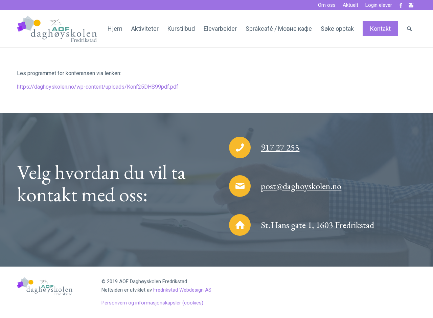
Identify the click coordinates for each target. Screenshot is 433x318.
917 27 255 (280, 147)
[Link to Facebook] (401, 5)
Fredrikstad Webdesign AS (182, 290)
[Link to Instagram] (411, 5)
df (175, 87)
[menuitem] (327, 5)
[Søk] (409, 28)
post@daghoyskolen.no (301, 186)
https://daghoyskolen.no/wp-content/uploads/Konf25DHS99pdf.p (95, 87)
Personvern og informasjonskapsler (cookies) (152, 303)
